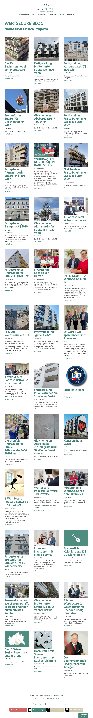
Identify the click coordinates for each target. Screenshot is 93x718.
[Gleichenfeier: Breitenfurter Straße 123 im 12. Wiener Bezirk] (46, 590)
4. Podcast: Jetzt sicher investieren (75, 219)
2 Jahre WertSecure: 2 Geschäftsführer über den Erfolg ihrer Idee (74, 607)
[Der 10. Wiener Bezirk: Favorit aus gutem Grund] (17, 639)
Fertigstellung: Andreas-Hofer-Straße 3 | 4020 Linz (17, 272)
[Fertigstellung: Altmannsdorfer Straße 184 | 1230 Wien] (17, 155)
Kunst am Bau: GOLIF (73, 442)
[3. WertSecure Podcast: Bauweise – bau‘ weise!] (17, 369)
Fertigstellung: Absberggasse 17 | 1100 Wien (75, 66)
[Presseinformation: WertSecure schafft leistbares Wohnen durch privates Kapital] (17, 590)
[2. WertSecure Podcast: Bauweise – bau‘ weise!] (17, 482)
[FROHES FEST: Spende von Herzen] (46, 258)
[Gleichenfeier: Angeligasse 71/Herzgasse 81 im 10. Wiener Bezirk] (46, 426)
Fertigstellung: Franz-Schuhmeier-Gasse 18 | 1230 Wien (76, 120)
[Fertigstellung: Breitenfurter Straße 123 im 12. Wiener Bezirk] (17, 542)
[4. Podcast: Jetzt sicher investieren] (76, 206)
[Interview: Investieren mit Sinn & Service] (46, 538)
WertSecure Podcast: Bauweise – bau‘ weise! (46, 490)
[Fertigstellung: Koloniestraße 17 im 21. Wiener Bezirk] (46, 375)
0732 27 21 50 (38, 698)
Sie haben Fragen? (83, 715)
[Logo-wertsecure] (46, 6)
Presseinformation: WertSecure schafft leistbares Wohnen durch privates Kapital (17, 607)
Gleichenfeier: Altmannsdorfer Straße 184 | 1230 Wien (44, 228)
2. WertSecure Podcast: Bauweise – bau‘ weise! (16, 501)
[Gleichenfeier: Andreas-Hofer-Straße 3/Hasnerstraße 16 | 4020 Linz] (17, 426)
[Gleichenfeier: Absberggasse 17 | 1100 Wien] (46, 101)
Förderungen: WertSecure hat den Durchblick (74, 490)
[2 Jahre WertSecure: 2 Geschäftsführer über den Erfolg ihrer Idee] (76, 590)
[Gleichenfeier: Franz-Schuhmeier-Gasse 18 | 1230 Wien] (76, 155)
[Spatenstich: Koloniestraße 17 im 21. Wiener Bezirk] (76, 538)
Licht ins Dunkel (74, 390)
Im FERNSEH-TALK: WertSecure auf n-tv (75, 279)
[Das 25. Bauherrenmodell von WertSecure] (17, 49)
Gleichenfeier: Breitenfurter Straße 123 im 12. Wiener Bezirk (44, 605)
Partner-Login (63, 704)
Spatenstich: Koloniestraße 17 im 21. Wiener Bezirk (76, 551)
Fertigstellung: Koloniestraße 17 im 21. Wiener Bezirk (46, 393)
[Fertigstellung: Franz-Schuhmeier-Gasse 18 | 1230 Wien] (76, 101)
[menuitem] (26, 15)
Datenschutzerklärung (52, 704)
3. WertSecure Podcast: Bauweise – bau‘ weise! (16, 380)
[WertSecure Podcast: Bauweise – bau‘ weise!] (46, 477)
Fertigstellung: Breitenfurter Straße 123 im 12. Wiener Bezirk (15, 561)
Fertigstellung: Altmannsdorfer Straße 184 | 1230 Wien (15, 174)
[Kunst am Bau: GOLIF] (76, 426)
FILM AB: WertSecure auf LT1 (17, 334)
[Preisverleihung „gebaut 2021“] (46, 317)
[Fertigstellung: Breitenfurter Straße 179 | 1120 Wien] (46, 49)
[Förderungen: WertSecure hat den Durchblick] (76, 477)
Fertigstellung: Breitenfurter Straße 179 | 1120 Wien (44, 68)
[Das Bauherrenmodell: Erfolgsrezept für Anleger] (76, 643)
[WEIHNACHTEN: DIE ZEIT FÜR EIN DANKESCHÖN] (46, 150)
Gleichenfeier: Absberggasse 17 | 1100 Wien (45, 118)
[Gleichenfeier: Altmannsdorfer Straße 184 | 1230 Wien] (46, 209)
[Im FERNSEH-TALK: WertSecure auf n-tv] (76, 261)
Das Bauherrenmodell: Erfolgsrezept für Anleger (75, 662)
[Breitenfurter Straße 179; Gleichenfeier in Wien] (17, 101)
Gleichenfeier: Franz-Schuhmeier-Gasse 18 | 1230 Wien (76, 174)
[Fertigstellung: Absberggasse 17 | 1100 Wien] (76, 49)
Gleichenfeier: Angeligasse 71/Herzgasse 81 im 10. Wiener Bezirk (45, 445)
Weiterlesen (9, 79)
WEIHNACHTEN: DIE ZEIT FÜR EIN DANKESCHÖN (44, 161)
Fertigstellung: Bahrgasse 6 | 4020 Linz (16, 226)
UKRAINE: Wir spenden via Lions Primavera (75, 335)
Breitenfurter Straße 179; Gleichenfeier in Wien (15, 120)
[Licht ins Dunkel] (76, 375)
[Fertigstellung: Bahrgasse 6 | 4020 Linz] (17, 209)
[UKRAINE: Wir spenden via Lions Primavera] (76, 317)
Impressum (42, 704)
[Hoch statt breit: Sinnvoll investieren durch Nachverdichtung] (46, 640)
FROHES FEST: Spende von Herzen (42, 272)
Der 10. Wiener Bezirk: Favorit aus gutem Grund (16, 652)
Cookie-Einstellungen (31, 704)
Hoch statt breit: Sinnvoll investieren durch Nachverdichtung (45, 656)
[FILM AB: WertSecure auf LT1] (17, 317)
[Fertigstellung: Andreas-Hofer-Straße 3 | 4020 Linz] (17, 258)
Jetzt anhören (68, 231)
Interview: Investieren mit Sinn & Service (43, 551)
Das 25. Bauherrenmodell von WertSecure (16, 66)
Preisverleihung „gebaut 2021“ (44, 334)
